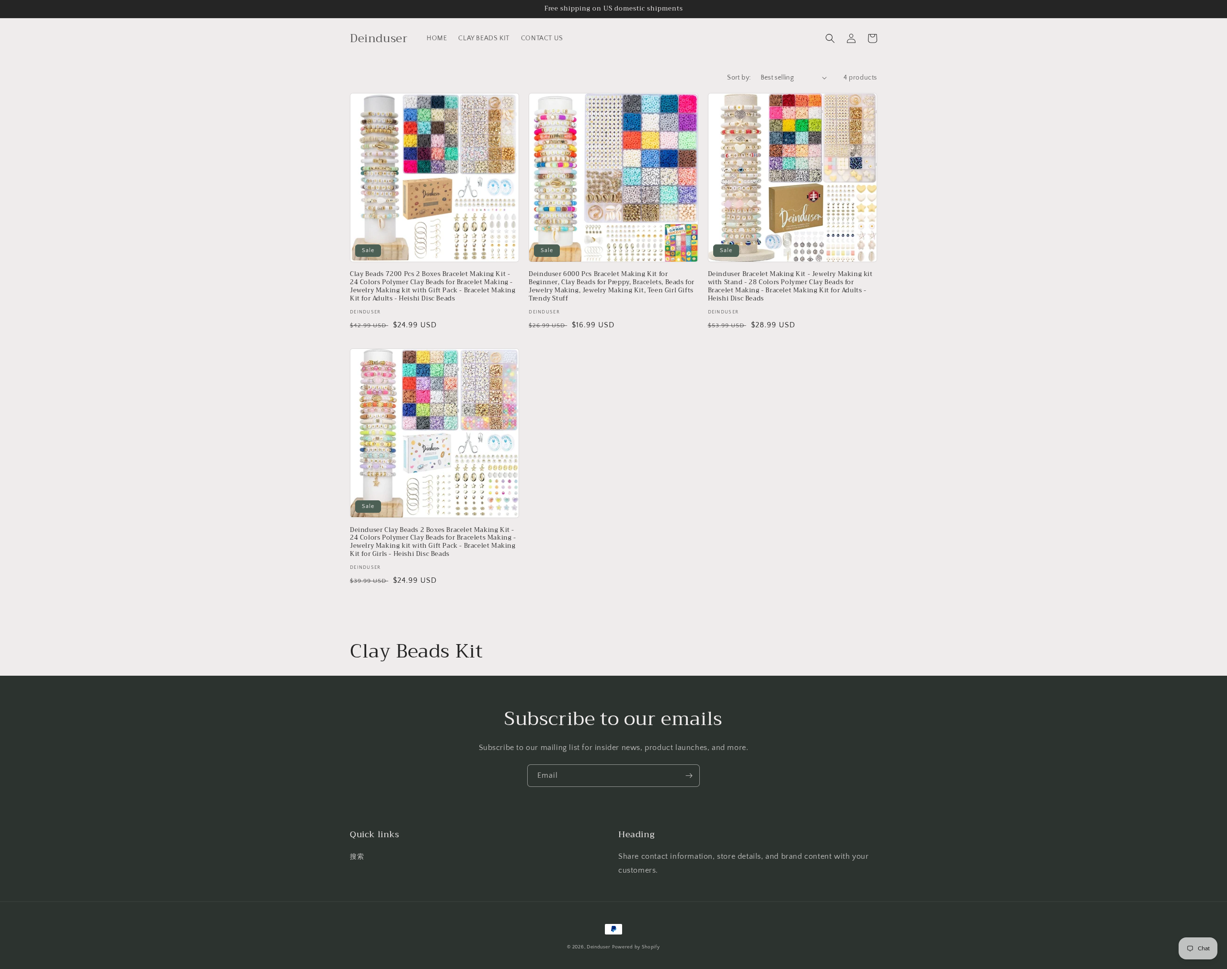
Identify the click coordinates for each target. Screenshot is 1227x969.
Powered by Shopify (636, 947)
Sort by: (739, 77)
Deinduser (598, 947)
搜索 (357, 857)
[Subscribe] (688, 775)
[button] (830, 38)
